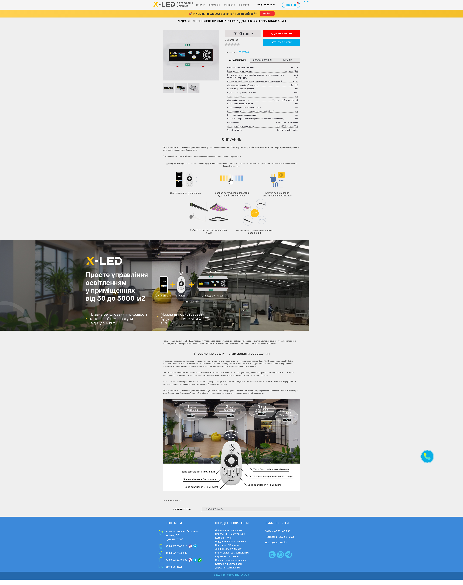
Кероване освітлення (227, 556)
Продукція (214, 5)
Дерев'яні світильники (227, 567)
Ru (308, 1)
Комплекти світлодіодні (228, 563)
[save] (427, 456)
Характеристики (237, 60)
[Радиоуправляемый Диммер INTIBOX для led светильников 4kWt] (168, 88)
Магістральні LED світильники (232, 552)
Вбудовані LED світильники (230, 541)
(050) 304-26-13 (264, 4)
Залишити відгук (215, 509)
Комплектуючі (223, 537)
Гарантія (287, 60)
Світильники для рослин (228, 530)
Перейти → (267, 13)
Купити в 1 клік (282, 42)
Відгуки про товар (182, 509)
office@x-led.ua (174, 566)
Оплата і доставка (262, 60)
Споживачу (229, 5)
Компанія (200, 5)
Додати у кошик (281, 33)
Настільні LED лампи (227, 545)
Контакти (244, 5)
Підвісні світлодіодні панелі (230, 560)
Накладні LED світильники (230, 533)
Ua (304, 1)
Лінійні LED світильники (228, 548)
